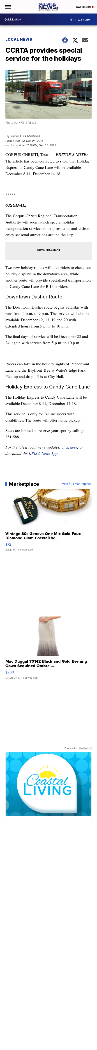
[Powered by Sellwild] (85, 748)
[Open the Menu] (7, 6)
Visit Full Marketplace (77, 483)
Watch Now (84, 7)
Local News (18, 39)
